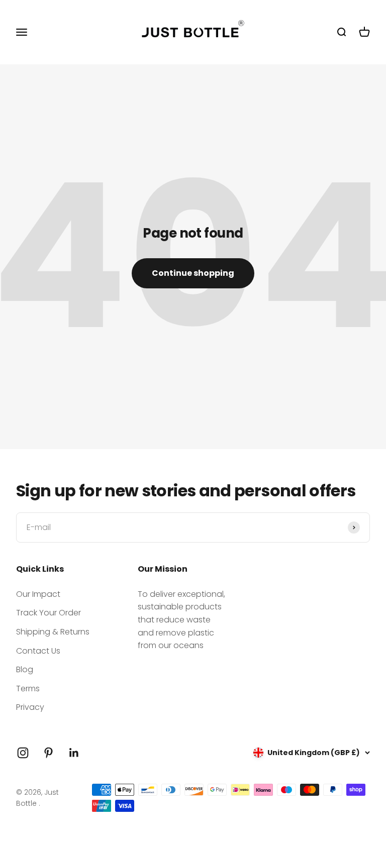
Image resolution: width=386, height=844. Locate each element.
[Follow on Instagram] (23, 753)
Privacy (30, 707)
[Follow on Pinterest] (48, 753)
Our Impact (38, 594)
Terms (28, 688)
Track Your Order (48, 612)
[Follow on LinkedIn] (74, 753)
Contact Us (38, 651)
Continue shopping (193, 273)
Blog (24, 669)
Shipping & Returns (52, 632)
